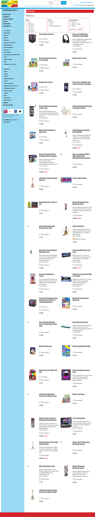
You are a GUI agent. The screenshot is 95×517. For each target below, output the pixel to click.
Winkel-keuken (8, 100)
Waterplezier (7, 98)
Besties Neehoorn (45, 346)
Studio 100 (31, 31)
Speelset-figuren (8, 90)
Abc (29, 22)
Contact (51, 6)
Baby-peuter (7, 33)
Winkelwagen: (78, 5)
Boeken (6, 37)
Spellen (6, 93)
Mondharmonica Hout (80, 322)
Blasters (6, 35)
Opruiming (6, 69)
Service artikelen (8, 83)
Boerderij (6, 40)
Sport (5, 95)
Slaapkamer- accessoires (11, 86)
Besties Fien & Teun (80, 58)
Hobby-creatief (8, 59)
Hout (5, 62)
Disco (51, 24)
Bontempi (30, 24)
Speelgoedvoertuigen (9, 88)
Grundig (30, 28)
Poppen (6, 74)
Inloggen (83, 2)
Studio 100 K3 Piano (80, 178)
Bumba (52, 22)
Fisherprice (31, 26)
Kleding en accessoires (10, 64)
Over (25, 6)
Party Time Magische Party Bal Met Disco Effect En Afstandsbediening (48, 300)
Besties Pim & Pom (46, 82)
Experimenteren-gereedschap (12, 54)
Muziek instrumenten (55, 26)
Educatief (6, 49)
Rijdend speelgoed (9, 78)
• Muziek (6, 66)
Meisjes (73, 26)
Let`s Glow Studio (79, 418)
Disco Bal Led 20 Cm (46, 34)
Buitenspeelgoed (8, 47)
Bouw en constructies (9, 42)
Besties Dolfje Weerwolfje (81, 346)
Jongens (73, 22)
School (6, 81)
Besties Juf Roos (79, 394)
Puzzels (6, 76)
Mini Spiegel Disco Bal (47, 466)
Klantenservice (31, 6)
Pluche (6, 71)
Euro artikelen (7, 52)
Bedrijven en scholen (42, 6)
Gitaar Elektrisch (78, 226)
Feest (5, 57)
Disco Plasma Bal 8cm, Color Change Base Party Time (48, 324)
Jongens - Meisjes (76, 24)
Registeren (89, 2)
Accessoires (7, 30)
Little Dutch (31, 29)
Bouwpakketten (8, 45)
